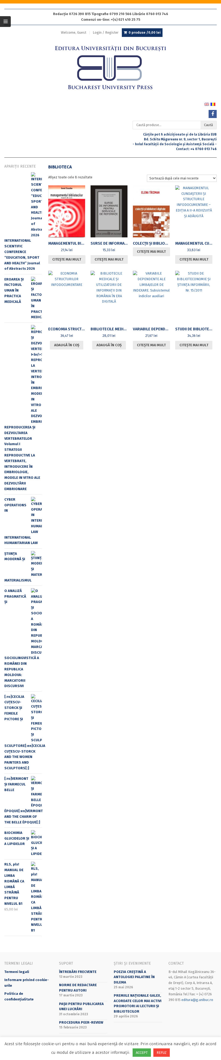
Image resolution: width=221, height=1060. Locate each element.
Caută (208, 125)
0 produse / (145, 32)
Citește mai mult (66, 259)
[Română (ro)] (212, 104)
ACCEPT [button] (142, 1053)
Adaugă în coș (66, 345)
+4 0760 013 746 (203, 149)
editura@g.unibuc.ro (197, 1000)
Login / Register (106, 32)
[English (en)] (206, 104)
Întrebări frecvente (77, 972)
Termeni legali (16, 972)
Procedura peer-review (81, 1022)
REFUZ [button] (162, 1053)
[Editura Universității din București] (110, 68)
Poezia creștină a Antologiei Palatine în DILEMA (134, 977)
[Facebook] (213, 114)
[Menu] (5, 21)
